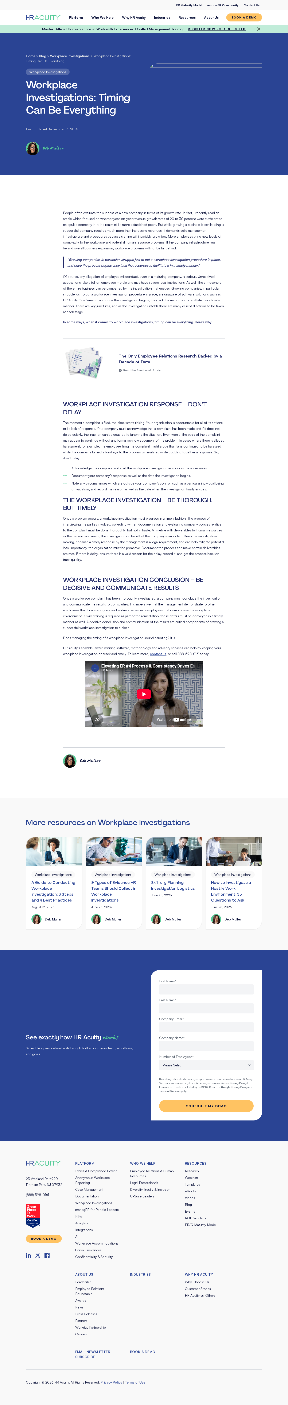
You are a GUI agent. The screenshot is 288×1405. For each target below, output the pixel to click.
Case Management (89, 1189)
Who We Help (102, 17)
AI (76, 1236)
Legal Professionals (144, 1183)
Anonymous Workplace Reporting (92, 1180)
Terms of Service (169, 1090)
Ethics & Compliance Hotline (96, 1171)
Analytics (81, 1223)
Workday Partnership (90, 1327)
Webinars (192, 1178)
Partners (81, 1321)
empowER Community (222, 5)
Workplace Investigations (70, 56)
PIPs (78, 1216)
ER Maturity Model (189, 5)
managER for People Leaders (97, 1210)
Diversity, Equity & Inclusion (150, 1189)
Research (192, 1171)
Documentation (87, 1196)
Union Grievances (88, 1250)
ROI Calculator (196, 1218)
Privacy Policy (111, 1382)
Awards (80, 1300)
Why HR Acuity (134, 17)
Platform (76, 17)
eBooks (190, 1191)
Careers (81, 1334)
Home (30, 56)
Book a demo (244, 17)
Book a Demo (142, 1352)
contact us (158, 654)
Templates (192, 1184)
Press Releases (86, 1314)
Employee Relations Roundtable (90, 1291)
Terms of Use (135, 1382)
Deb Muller (53, 148)
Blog (42, 56)
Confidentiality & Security (94, 1257)
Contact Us (252, 5)
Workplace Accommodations (96, 1243)
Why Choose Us (197, 1282)
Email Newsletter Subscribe (92, 1354)
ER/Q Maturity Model (201, 1225)
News (79, 1307)
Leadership (83, 1282)
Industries (162, 17)
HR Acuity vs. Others (200, 1295)
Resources (187, 17)
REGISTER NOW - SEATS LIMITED (217, 29)
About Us (211, 17)
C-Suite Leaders (142, 1196)
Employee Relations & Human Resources (152, 1173)
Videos (190, 1198)
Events (190, 1211)
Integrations (84, 1230)
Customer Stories (198, 1289)
